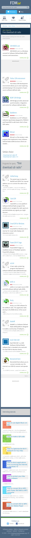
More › (26, 376)
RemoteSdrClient (15, 359)
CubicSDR (13, 198)
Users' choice (11, 26)
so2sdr (12, 263)
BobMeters (13, 112)
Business (13, 20)
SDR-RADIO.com (15, 45)
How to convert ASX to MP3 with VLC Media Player (17, 505)
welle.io (12, 281)
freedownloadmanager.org (19, 533)
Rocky (12, 300)
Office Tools (4, 20)
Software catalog (8, 529)
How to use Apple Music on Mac (17, 424)
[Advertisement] (15, 66)
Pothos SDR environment (17, 78)
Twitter (11, 523)
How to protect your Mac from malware (16, 477)
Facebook (21, 523)
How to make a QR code (16, 436)
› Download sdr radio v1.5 (10, 157)
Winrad (12, 132)
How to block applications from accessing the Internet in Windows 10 (17, 464)
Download (23, 58)
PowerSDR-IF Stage (16, 242)
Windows (5, 26)
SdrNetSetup (14, 176)
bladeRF (12, 321)
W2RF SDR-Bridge (15, 97)
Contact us (21, 531)
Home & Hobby (22, 20)
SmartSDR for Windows (17, 223)
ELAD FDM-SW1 (15, 340)
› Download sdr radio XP (10, 155)
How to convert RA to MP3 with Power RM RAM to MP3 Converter (17, 490)
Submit (15, 531)
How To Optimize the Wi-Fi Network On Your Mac (17, 450)
